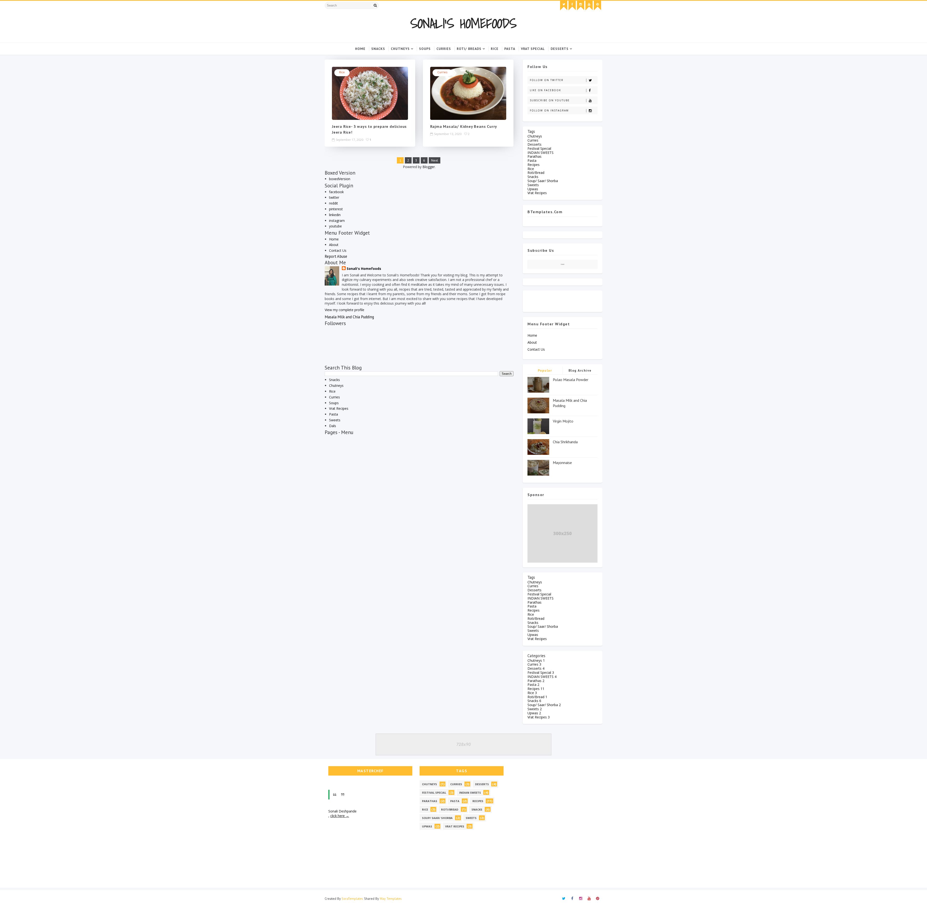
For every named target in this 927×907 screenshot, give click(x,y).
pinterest (336, 209)
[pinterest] (597, 5)
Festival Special (539, 148)
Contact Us (337, 250)
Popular (545, 370)
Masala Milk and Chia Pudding (349, 317)
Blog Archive (580, 370)
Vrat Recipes (338, 408)
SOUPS (425, 49)
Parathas (534, 156)
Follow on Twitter (546, 80)
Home (360, 49)
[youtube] (589, 5)
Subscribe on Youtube (550, 100)
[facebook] (572, 5)
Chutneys (400, 49)
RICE (495, 49)
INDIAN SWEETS (540, 152)
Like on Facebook (545, 90)
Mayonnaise (562, 462)
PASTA (509, 49)
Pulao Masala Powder (570, 379)
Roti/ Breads (469, 49)
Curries (442, 72)
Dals (332, 425)
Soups (334, 403)
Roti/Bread (535, 172)
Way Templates (391, 898)
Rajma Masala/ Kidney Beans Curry (463, 126)
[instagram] (580, 5)
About (333, 244)
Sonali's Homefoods (463, 23)
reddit (333, 203)
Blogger (428, 166)
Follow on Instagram (549, 110)
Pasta (333, 414)
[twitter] (563, 5)
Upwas (532, 189)
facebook (336, 192)
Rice (342, 72)
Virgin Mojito (563, 421)
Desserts (534, 144)
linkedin (335, 214)
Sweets (334, 420)
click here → (339, 815)
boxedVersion (339, 179)
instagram (337, 220)
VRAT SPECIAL (533, 49)
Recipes (533, 164)
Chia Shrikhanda (565, 441)
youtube (335, 226)
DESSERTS (560, 49)
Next (434, 160)
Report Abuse (336, 256)
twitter (334, 197)
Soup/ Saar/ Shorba (542, 180)
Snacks (378, 49)
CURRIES (443, 49)
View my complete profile (344, 309)
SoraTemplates (352, 898)
